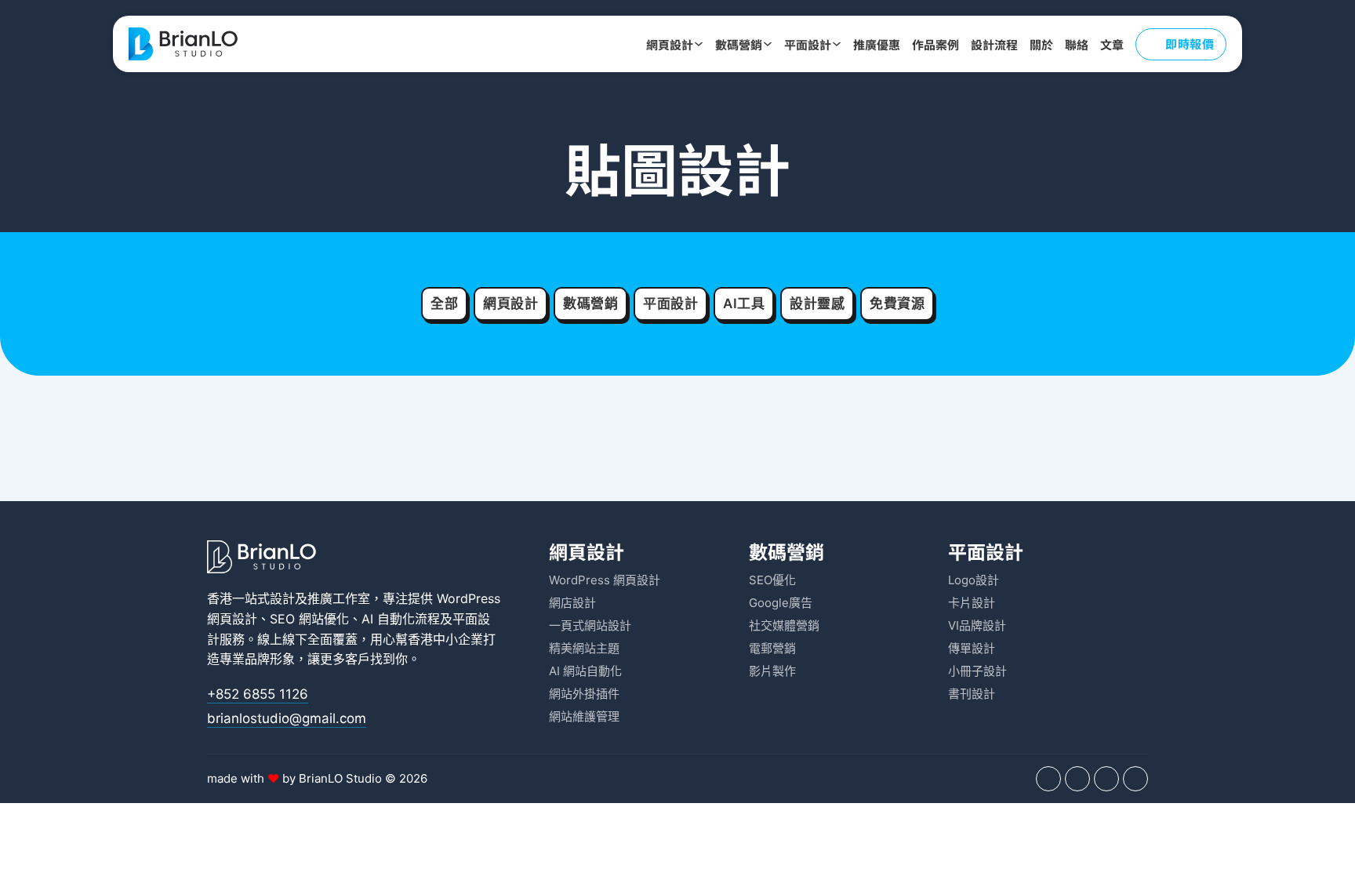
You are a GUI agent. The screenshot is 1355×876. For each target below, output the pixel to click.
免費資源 (897, 303)
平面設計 (807, 44)
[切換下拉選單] (698, 44)
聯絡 (1076, 44)
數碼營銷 (738, 44)
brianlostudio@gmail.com (286, 718)
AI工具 (744, 303)
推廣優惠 (876, 44)
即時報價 (1189, 43)
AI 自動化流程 (400, 619)
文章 (1112, 44)
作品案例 (935, 44)
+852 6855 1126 (257, 694)
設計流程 (994, 44)
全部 (444, 303)
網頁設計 (669, 44)
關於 (1041, 44)
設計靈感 (817, 303)
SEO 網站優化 (309, 619)
